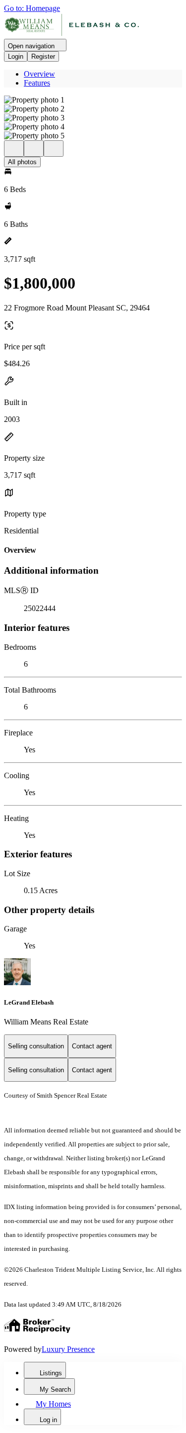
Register (43, 56)
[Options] (14, 148)
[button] (93, 100)
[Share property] (53, 148)
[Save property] (34, 148)
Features (37, 83)
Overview (39, 74)
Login (15, 56)
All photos (22, 162)
